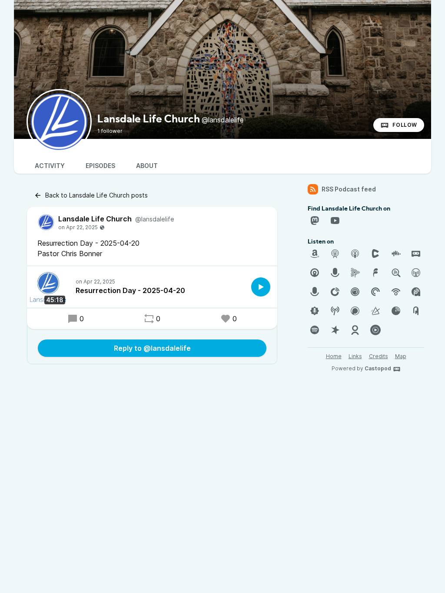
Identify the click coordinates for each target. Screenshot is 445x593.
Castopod (378, 368)
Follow (404, 125)
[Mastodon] (315, 220)
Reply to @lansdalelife (152, 348)
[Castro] (315, 273)
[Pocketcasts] (375, 292)
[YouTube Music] (375, 330)
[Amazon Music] (315, 253)
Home (334, 356)
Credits (378, 356)
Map (400, 356)
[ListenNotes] (396, 273)
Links (355, 356)
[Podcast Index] (335, 311)
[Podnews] (416, 311)
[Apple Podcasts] (355, 253)
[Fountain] (375, 273)
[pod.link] (375, 311)
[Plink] (355, 292)
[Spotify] (315, 330)
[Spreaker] (335, 330)
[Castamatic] (375, 253)
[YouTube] (335, 220)
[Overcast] (416, 273)
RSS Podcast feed (349, 189)
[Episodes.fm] (355, 273)
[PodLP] (396, 311)
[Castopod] (416, 253)
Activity (50, 165)
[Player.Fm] (335, 292)
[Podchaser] (355, 311)
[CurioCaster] (335, 273)
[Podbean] (396, 292)
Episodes (100, 165)
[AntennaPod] (335, 253)
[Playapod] (315, 292)
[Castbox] (396, 253)
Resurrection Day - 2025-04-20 (130, 290)
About (147, 165)
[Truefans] (355, 330)
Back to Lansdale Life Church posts (96, 195)
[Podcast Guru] (315, 311)
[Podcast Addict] (416, 292)
